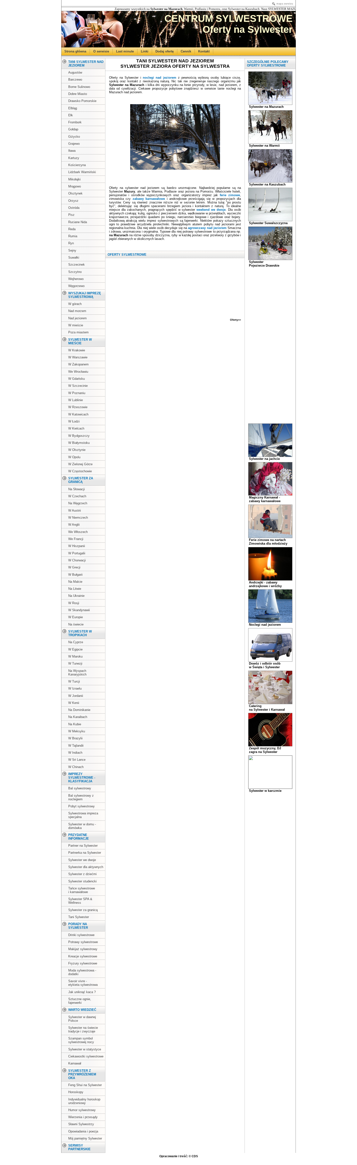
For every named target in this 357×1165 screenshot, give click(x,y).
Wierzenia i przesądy (83, 1117)
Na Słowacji (76, 489)
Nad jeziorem (77, 318)
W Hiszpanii (76, 546)
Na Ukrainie (76, 596)
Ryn (71, 243)
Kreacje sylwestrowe (82, 956)
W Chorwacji (77, 560)
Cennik (186, 51)
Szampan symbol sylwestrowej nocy (81, 1040)
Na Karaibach (77, 717)
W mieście (75, 325)
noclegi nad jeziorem (159, 77)
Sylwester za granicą (83, 910)
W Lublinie (75, 400)
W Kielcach (76, 428)
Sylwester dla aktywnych (85, 867)
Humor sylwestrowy (82, 1110)
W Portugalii (76, 553)
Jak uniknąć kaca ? (82, 992)
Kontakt (204, 51)
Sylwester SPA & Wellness (80, 900)
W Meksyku (76, 731)
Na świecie (76, 624)
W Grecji (74, 567)
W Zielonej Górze (80, 464)
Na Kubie (74, 724)
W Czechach (77, 496)
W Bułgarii (75, 574)
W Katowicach (78, 414)
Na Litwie (74, 589)
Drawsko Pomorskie (82, 101)
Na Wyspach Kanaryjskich (77, 672)
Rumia (72, 236)
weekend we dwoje (211, 209)
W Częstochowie (80, 471)
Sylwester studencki (82, 881)
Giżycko (74, 136)
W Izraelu (75, 688)
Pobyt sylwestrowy (81, 806)
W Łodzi (74, 421)
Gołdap (73, 129)
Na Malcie (75, 581)
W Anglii (74, 524)
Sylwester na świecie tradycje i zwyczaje (83, 1029)
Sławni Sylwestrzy (81, 1124)
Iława (72, 150)
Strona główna (75, 51)
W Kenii (73, 703)
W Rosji (73, 603)
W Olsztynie (76, 450)
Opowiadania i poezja (83, 1131)
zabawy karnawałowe (149, 199)
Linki (144, 51)
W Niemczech (78, 517)
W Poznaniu (76, 393)
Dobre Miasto (77, 94)
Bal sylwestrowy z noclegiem (81, 797)
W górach (75, 304)
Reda (72, 229)
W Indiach (75, 752)
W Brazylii (75, 738)
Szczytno (75, 272)
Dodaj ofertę (164, 51)
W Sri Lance (76, 759)
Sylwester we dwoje (82, 860)
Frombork (75, 122)
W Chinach (76, 767)
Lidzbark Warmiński (82, 172)
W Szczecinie (78, 386)
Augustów (75, 72)
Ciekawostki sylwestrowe (85, 1056)
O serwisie (101, 51)
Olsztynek (75, 193)
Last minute (125, 51)
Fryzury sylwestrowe (82, 963)
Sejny (72, 250)
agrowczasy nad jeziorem (207, 228)
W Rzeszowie (77, 407)
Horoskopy (75, 1092)
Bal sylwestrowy (79, 788)
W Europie (75, 617)
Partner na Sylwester (83, 845)
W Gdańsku (76, 378)
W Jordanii (75, 696)
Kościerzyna (77, 165)
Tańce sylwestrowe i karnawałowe (81, 890)
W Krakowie (76, 350)
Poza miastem (78, 332)
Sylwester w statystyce (84, 1049)
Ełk (70, 115)
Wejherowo (76, 279)
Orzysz (73, 201)
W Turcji (74, 681)
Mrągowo (74, 186)
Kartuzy (73, 158)
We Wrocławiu (78, 371)
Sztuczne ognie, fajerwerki (79, 1001)
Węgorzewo (76, 286)
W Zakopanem (78, 364)
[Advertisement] (175, 175)
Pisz (71, 215)
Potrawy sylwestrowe (83, 942)
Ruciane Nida (77, 222)
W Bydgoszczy (79, 436)
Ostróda (73, 208)
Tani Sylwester (78, 917)
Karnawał (74, 1063)
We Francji (75, 539)
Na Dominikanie (79, 710)
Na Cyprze (75, 642)
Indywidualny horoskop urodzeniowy (84, 1101)
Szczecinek (76, 264)
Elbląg (72, 108)
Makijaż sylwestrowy (82, 949)
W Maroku (75, 656)
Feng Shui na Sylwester (85, 1085)
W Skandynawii (79, 610)
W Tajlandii (76, 745)
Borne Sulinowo (79, 87)
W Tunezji (75, 663)
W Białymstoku (79, 443)
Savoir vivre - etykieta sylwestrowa (83, 983)
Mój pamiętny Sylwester (85, 1138)
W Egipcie (75, 649)
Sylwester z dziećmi (82, 874)
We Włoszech (78, 532)
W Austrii (74, 510)
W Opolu (74, 457)
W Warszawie (77, 357)
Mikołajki (74, 179)
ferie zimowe (230, 195)
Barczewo (75, 79)
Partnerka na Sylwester (84, 852)
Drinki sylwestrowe (81, 935)
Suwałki (73, 257)
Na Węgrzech (77, 503)
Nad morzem (77, 311)
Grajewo (74, 143)
